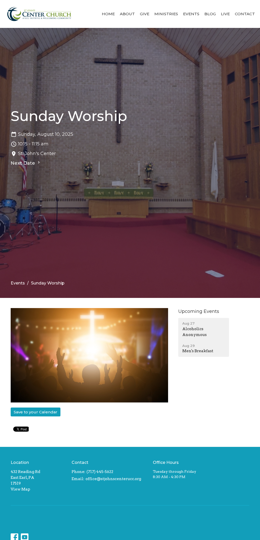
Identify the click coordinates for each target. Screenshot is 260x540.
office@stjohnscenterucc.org (113, 479)
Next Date (23, 163)
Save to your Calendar (35, 412)
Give (144, 13)
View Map (20, 489)
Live (225, 13)
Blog (210, 13)
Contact (245, 13)
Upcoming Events (198, 311)
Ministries (166, 13)
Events (191, 13)
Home (108, 13)
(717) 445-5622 (100, 471)
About (127, 13)
